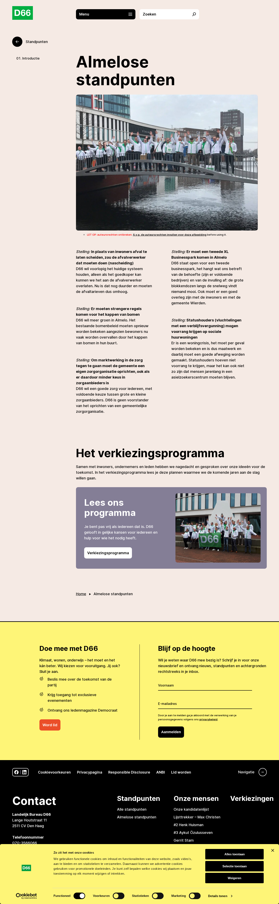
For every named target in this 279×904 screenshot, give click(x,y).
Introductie (31, 58)
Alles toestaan (234, 854)
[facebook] (16, 772)
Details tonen (217, 896)
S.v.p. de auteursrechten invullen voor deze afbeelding (169, 234)
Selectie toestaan (234, 866)
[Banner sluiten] (272, 850)
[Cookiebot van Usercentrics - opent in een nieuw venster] (26, 896)
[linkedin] (24, 772)
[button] (108, 14)
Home (81, 594)
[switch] (118, 896)
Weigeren (234, 878)
